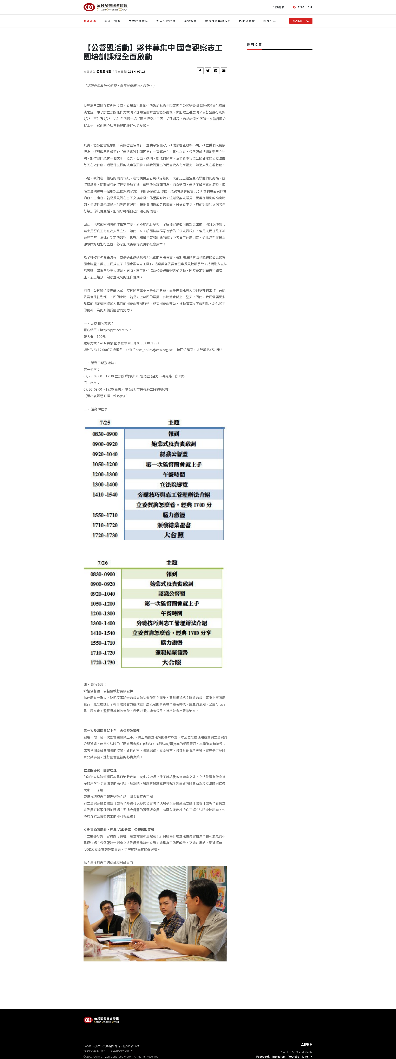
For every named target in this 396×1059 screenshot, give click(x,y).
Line (305, 1056)
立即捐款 (278, 7)
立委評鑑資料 (138, 21)
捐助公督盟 (247, 21)
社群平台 (269, 21)
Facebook (263, 1056)
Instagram (279, 1056)
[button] (200, 70)
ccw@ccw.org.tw (122, 1050)
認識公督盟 (113, 21)
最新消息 (90, 21)
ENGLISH (305, 7)
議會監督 (190, 21)
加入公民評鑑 (166, 21)
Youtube (294, 1056)
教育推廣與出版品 (218, 21)
